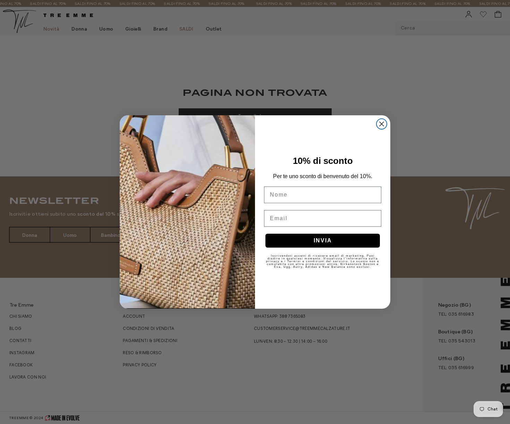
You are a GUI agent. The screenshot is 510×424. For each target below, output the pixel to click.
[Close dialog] (381, 124)
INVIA (323, 240)
